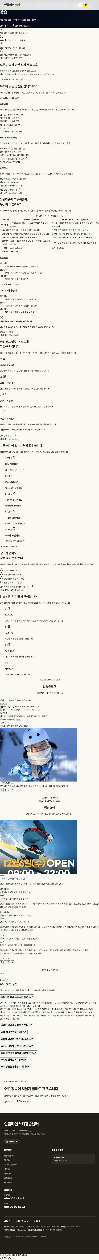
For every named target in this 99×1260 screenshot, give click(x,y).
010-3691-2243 (14, 1198)
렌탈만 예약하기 (24, 587)
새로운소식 (8, 1182)
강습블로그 (8, 1178)
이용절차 (7, 1173)
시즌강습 (7, 1169)
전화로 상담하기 (6, 332)
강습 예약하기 (5, 26)
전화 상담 (26, 1102)
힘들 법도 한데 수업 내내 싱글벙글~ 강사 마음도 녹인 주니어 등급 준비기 (29, 786)
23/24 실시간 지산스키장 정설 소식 (14, 898)
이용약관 (7, 1221)
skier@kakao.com (74, 1227)
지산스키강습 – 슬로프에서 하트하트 (14, 707)
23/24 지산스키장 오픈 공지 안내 (13, 878)
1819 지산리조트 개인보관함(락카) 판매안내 (17, 945)
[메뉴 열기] (92, 5)
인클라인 (12, 5)
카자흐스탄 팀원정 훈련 (9, 726)
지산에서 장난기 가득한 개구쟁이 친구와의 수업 (19, 716)
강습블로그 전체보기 (49, 797)
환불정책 (37, 1221)
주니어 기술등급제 (11, 1164)
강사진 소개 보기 (7, 436)
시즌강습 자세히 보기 (8, 190)
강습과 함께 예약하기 (8, 587)
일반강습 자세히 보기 (8, 125)
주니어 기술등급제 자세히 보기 (12, 159)
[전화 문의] (80, 4)
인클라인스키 (9, 1156)
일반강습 (7, 1160)
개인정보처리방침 (22, 1221)
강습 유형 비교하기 (22, 26)
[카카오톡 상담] (85, 4)
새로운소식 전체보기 (49, 970)
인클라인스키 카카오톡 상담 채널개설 (15, 922)
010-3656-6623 (14, 1206)
